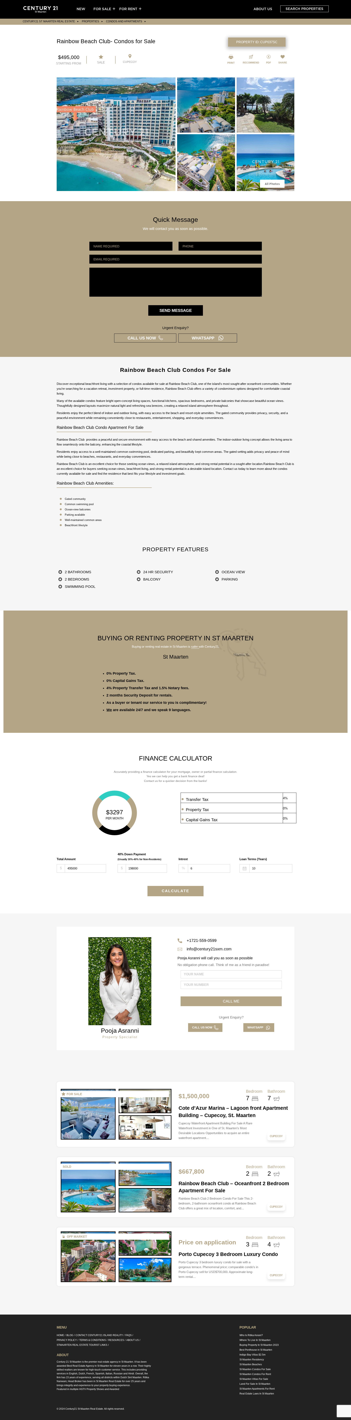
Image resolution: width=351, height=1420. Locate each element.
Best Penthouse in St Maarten (255, 1349)
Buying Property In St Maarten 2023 (259, 1345)
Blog (69, 1335)
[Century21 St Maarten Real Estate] (40, 9)
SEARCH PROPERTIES (304, 9)
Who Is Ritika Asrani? (251, 1335)
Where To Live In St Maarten (255, 1340)
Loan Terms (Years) (253, 859)
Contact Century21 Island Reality (99, 1335)
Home (60, 1335)
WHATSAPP (205, 338)
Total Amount (66, 859)
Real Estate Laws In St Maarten (256, 1393)
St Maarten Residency (251, 1359)
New (81, 9)
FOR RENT (128, 9)
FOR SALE (102, 9)
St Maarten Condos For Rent (255, 1374)
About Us (263, 9)
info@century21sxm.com (209, 949)
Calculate (175, 891)
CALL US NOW (143, 338)
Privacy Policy (67, 1340)
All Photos (272, 184)
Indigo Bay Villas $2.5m (252, 1354)
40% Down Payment (139, 856)
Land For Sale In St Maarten (254, 1383)
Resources (116, 1340)
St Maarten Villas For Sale (253, 1379)
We (109, 710)
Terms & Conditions (92, 1340)
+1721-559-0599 (202, 940)
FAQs (128, 1335)
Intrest (183, 859)
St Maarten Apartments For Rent (257, 1388)
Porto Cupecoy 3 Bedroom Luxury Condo (228, 1254)
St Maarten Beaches (250, 1364)
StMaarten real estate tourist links (82, 1345)
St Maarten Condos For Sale (255, 1369)
